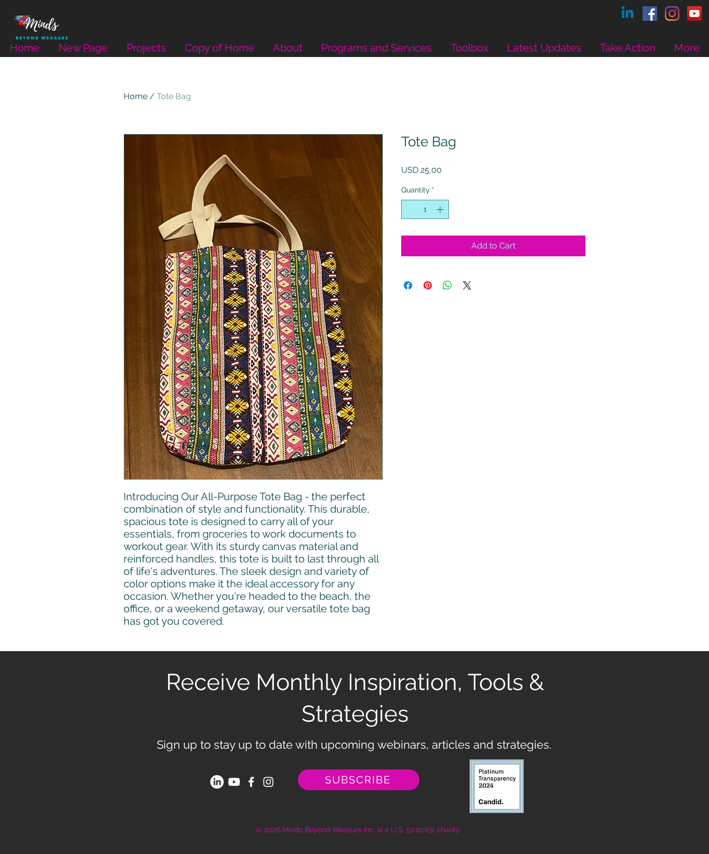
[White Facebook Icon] (251, 782)
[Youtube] (234, 782)
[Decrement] (409, 209)
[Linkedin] (627, 13)
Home (135, 96)
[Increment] (440, 209)
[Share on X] (467, 285)
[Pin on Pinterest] (427, 285)
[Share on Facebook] (408, 285)
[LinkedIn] (217, 782)
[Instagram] (672, 13)
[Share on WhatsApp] (447, 285)
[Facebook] (650, 13)
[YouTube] (694, 13)
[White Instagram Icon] (268, 782)
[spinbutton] (425, 209)
